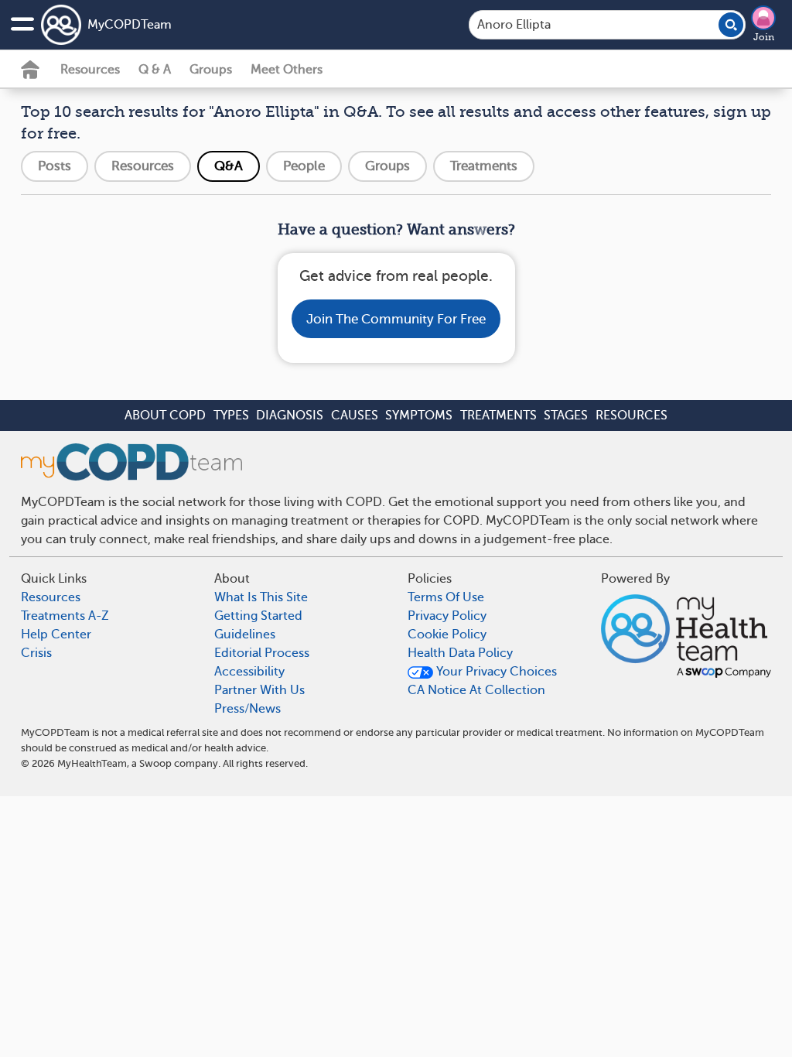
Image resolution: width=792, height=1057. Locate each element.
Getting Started (258, 616)
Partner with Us (259, 690)
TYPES (231, 415)
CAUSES (354, 415)
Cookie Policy (447, 634)
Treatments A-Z (65, 616)
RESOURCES (631, 415)
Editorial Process (261, 653)
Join (763, 37)
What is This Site (261, 597)
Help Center (56, 634)
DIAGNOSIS (289, 415)
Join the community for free (396, 319)
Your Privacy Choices (495, 672)
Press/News (247, 709)
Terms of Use (446, 597)
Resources (90, 70)
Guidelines (244, 634)
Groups (210, 70)
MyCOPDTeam (129, 25)
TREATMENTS (498, 415)
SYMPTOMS (418, 415)
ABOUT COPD (165, 415)
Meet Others (287, 70)
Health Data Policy (460, 653)
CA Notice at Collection (476, 690)
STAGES (566, 415)
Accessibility (249, 672)
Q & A (154, 70)
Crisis (36, 653)
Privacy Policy (447, 616)
